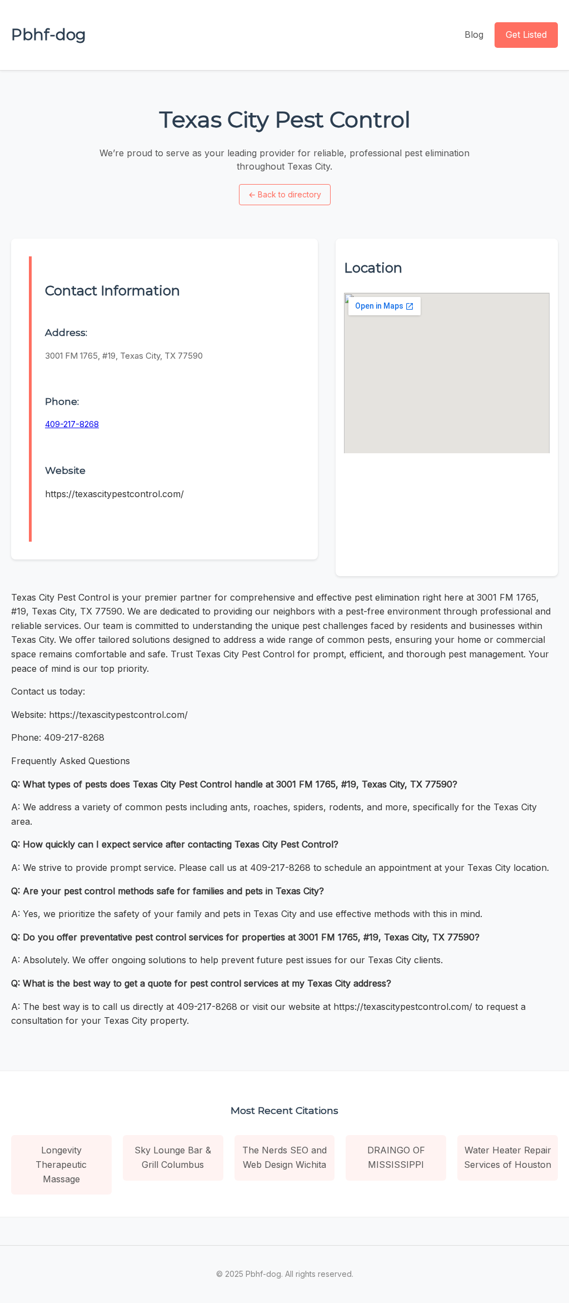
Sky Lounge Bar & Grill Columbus (172, 1157)
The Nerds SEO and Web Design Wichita (284, 1157)
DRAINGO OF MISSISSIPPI (396, 1157)
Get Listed (526, 34)
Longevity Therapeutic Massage (61, 1164)
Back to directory (284, 194)
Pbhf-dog (48, 34)
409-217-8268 (72, 424)
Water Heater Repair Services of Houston (507, 1157)
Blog (474, 34)
